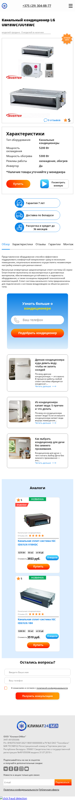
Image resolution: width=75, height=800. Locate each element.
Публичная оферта (49, 789)
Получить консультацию (37, 696)
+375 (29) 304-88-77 (36, 6)
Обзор (6, 244)
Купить (18, 184)
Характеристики (22, 244)
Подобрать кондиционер (37, 333)
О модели (52, 557)
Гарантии (54, 244)
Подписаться (62, 782)
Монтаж (68, 244)
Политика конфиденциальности (20, 789)
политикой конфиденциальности (52, 688)
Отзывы (41, 244)
